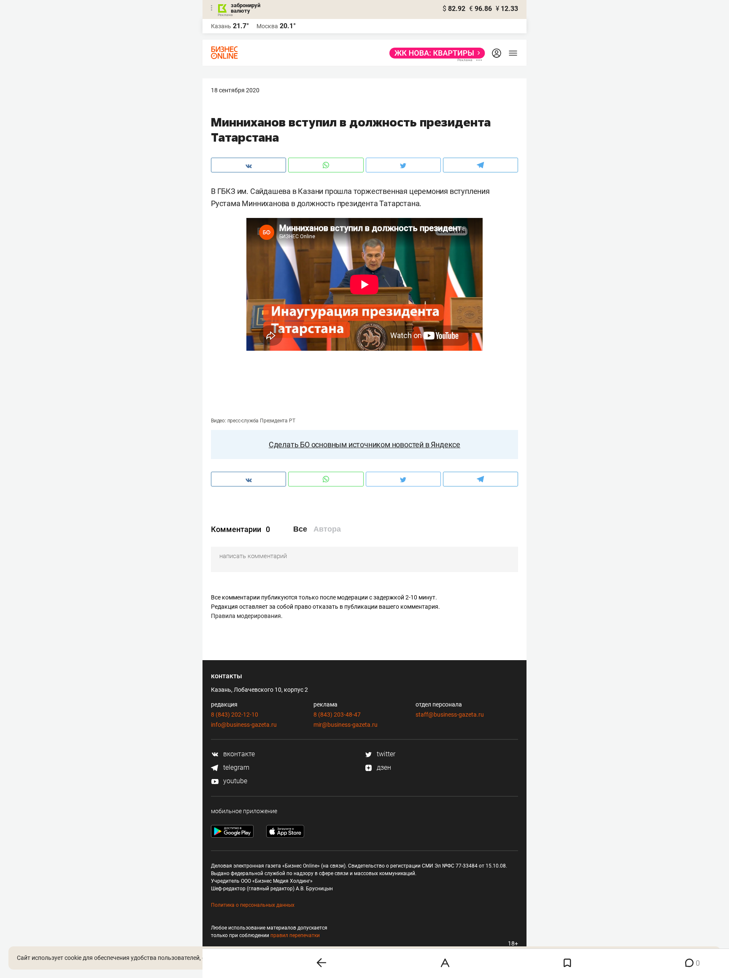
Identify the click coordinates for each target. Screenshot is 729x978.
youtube (234, 781)
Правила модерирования (246, 616)
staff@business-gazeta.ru (450, 714)
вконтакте (238, 754)
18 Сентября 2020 (235, 90)
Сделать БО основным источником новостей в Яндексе (364, 444)
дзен (383, 767)
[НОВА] (434, 53)
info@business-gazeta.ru (244, 724)
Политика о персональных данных (252, 905)
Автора (327, 529)
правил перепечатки (295, 935)
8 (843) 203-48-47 (337, 714)
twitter (385, 754)
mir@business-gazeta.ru (345, 724)
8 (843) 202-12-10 (234, 714)
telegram (235, 767)
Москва (267, 26)
